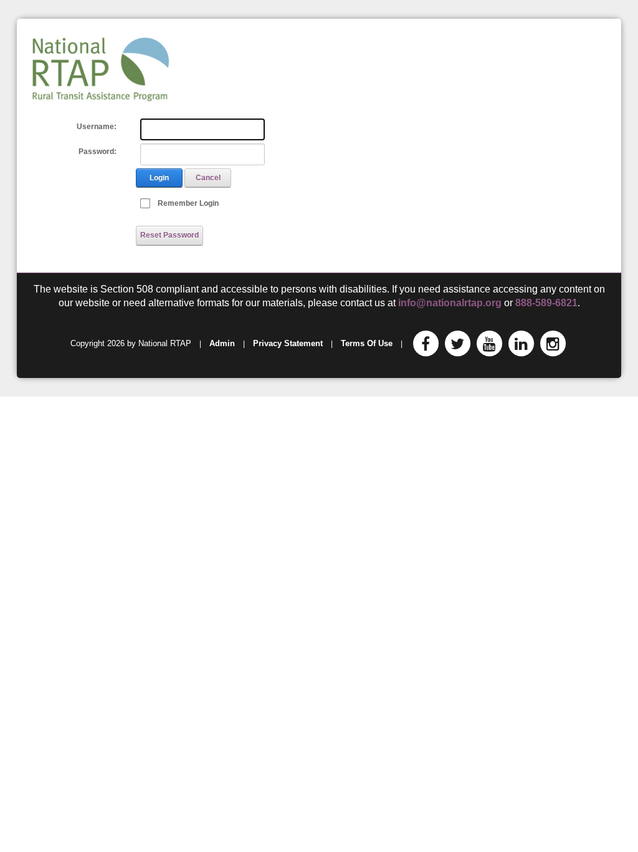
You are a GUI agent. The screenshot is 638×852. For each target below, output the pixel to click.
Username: (97, 126)
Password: (98, 151)
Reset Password (169, 235)
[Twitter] (457, 343)
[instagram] (553, 343)
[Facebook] (425, 343)
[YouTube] (489, 343)
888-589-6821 (546, 303)
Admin (222, 343)
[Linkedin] (521, 343)
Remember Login (188, 203)
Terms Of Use (367, 343)
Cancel (208, 177)
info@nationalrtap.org (450, 303)
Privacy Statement (288, 343)
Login (159, 177)
